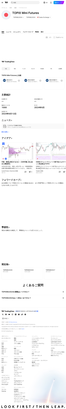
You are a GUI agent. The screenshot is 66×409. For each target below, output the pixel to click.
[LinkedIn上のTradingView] (15, 314)
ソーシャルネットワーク (38, 338)
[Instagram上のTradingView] (12, 314)
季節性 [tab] (37, 32)
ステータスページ (18, 401)
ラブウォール (35, 340)
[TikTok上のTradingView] (22, 314)
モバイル (4, 389)
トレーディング (36, 352)
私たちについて (18, 367)
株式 (3, 343)
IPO (3, 372)
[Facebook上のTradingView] (6, 314)
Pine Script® (5, 384)
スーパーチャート (6, 338)
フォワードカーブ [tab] (28, 32)
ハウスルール (35, 345)
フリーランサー (36, 364)
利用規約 (16, 389)
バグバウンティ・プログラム (21, 400)
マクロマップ (5, 382)
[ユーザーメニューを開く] (51, 2)
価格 (15, 340)
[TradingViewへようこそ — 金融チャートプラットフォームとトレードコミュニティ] (8, 62)
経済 (3, 367)
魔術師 (33, 362)
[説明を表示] (6, 99)
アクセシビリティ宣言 (19, 396)
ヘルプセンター (18, 372)
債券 (3, 346)
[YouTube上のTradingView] (9, 314)
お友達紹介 (34, 341)
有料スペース (35, 365)
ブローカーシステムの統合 (57, 352)
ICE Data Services (13, 322)
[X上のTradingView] (3, 314)
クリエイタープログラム (38, 343)
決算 (3, 369)
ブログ (15, 370)
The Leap (16, 353)
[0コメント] (25, 171)
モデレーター (35, 347)
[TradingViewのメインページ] (6, 2)
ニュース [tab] (8, 32)
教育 (33, 353)
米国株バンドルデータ (19, 362)
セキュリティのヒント (19, 398)
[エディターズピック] (3, 144)
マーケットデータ (18, 341)
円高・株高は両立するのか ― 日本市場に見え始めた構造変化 (17, 163)
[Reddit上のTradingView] (25, 314)
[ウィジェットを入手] (50, 37)
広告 (52, 350)
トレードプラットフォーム (57, 345)
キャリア (16, 374)
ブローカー (17, 350)
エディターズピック (37, 355)
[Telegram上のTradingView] (19, 314)
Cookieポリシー (18, 394)
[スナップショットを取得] (46, 37)
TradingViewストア (19, 381)
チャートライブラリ (56, 340)
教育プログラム (55, 355)
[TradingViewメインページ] (8, 311)
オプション (4, 381)
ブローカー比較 (18, 352)
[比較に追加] (19, 80)
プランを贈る (17, 343)
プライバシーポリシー (19, 393)
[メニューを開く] (2, 2)
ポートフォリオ (5, 377)
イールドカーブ (5, 379)
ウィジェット (54, 338)
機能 (15, 338)
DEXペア (4, 352)
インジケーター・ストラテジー (40, 360)
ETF (3, 345)
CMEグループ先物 (18, 358)
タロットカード (18, 382)
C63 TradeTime (18, 384)
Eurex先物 (16, 360)
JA (46, 2)
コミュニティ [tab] (17, 32)
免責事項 (16, 391)
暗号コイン (4, 348)
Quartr (22, 328)
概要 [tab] (3, 32)
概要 (15, 348)
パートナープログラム (56, 353)
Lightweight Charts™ (56, 341)
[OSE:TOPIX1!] (3, 159)
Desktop (4, 391)
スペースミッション (19, 369)
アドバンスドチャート (56, 343)
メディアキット (18, 376)
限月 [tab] (42, 32)
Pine (3, 353)
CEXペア (4, 350)
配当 (3, 370)
